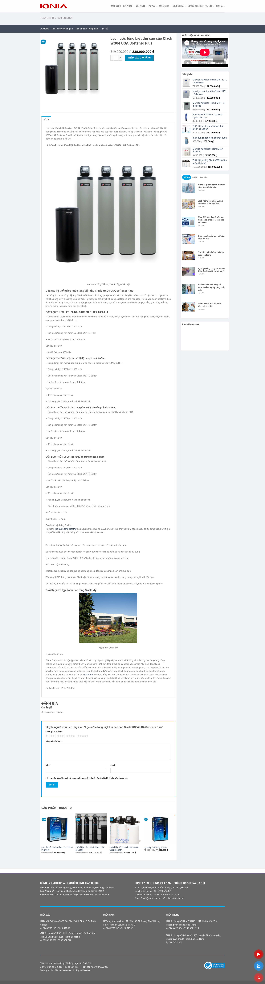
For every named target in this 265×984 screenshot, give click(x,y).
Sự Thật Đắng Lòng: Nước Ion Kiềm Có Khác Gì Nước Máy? (211, 269)
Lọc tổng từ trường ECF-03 (155, 847)
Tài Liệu (209, 6)
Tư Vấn (152, 6)
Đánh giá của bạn (54, 732)
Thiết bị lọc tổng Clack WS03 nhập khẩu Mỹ (89, 848)
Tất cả (105, 28)
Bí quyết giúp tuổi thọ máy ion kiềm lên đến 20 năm (211, 186)
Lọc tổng (44, 28)
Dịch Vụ (219, 6)
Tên (48, 765)
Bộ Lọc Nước (65, 17)
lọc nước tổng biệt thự (65, 529)
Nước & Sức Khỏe (195, 6)
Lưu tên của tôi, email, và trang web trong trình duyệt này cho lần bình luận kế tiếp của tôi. (89, 778)
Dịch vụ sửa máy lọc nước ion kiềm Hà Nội (211, 237)
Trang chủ (47, 17)
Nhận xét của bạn (54, 741)
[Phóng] (43, 97)
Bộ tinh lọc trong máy (87, 28)
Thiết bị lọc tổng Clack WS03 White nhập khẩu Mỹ (124, 848)
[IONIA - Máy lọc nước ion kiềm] (54, 6)
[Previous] (41, 836)
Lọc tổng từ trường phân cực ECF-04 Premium (57, 848)
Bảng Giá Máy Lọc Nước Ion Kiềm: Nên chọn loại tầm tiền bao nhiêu (211, 220)
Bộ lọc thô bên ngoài (63, 28)
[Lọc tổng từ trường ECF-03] (159, 828)
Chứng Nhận (178, 6)
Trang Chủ (116, 6)
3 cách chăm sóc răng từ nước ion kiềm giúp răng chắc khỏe (211, 287)
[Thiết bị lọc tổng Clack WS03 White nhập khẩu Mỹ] (125, 828)
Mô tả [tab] (46, 119)
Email (113, 765)
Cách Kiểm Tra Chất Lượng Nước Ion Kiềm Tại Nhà (210, 202)
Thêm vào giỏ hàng (139, 57)
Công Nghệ (164, 6)
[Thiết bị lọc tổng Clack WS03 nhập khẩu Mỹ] (91, 828)
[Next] (175, 836)
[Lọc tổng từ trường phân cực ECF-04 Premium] (57, 828)
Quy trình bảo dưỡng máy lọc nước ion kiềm (211, 253)
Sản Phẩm (140, 6)
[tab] (186, 177)
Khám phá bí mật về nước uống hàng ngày (209, 304)
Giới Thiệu (127, 6)
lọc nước (88, 674)
